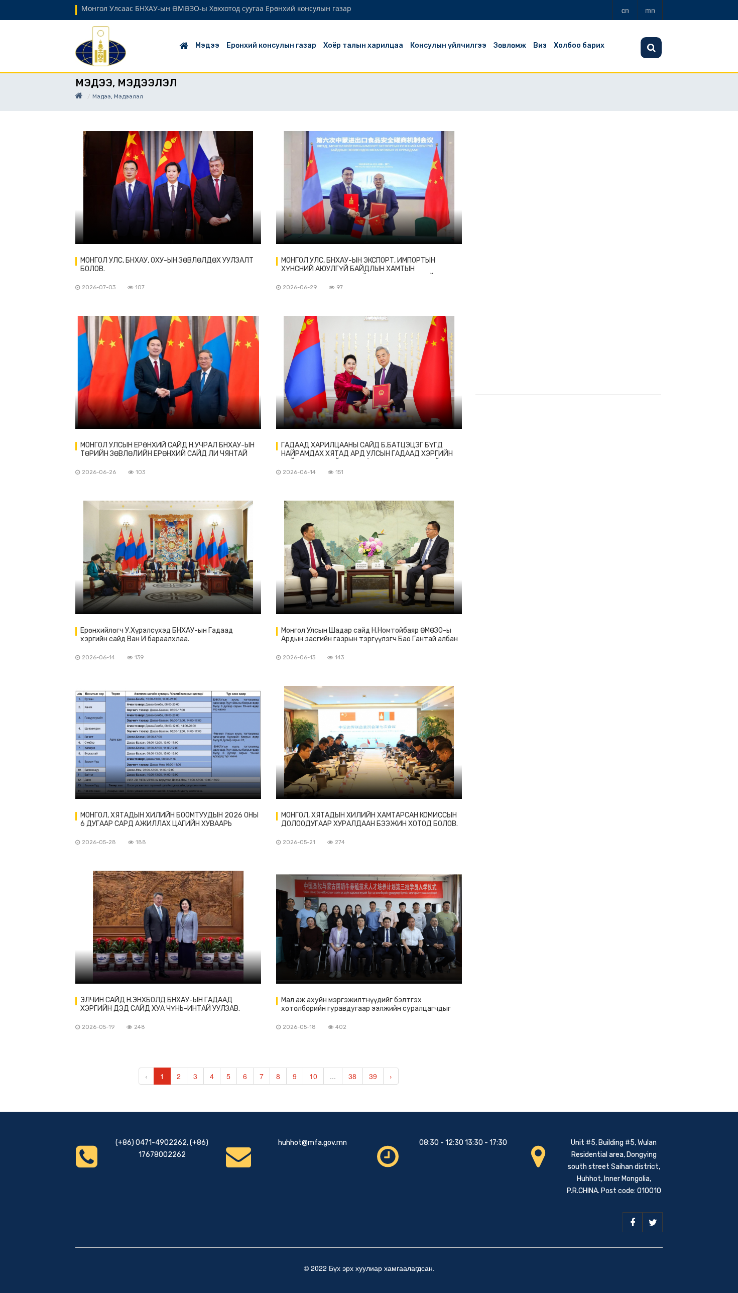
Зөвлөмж (510, 45)
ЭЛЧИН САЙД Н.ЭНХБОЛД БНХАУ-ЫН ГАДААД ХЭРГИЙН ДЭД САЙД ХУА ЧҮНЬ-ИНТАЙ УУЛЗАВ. (160, 1004)
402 (340, 1027)
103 (140, 472)
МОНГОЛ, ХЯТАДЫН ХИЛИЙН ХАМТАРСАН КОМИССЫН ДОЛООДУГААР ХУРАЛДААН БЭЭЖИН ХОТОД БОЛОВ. (369, 819)
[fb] (633, 1222)
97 (339, 287)
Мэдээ (207, 45)
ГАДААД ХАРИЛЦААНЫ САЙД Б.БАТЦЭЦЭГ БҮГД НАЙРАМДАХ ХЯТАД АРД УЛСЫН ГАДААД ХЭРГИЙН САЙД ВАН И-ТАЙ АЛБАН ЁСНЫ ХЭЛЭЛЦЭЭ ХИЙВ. (367, 450)
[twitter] (653, 1222)
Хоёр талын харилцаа (363, 45)
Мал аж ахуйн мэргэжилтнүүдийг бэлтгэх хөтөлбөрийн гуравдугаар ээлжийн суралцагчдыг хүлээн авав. (366, 1005)
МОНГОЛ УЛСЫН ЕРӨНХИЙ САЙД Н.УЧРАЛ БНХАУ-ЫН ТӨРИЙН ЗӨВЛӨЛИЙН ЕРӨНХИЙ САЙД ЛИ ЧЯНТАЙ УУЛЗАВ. (167, 450)
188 (141, 842)
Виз (540, 45)
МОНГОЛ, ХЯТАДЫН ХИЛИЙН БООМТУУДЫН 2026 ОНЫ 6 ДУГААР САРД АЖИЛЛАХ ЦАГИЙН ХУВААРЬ (169, 819)
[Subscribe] (651, 47)
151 (339, 472)
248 (139, 1027)
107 (140, 287)
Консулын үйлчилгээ (448, 45)
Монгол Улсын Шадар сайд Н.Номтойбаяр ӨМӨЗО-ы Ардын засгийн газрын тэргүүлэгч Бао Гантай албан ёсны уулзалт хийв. (369, 635)
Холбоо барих (579, 45)
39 (373, 1076)
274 (340, 842)
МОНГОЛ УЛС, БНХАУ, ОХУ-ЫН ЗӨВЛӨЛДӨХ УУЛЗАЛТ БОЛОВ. (167, 264)
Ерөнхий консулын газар (271, 45)
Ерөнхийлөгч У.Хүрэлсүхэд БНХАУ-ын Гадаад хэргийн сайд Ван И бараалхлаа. (156, 634)
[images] (168, 187)
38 (352, 1076)
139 (139, 657)
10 (313, 1076)
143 (339, 657)
